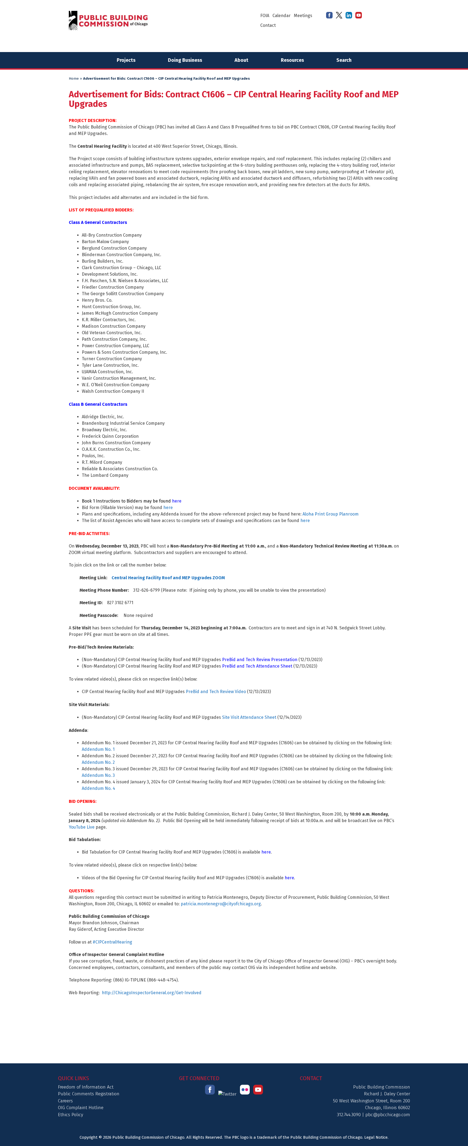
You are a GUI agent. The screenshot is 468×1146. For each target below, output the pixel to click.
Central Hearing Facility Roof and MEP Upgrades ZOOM (168, 577)
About (241, 60)
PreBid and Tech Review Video (216, 691)
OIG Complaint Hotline (80, 1107)
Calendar (281, 15)
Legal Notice (376, 1137)
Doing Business (185, 60)
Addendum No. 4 (98, 788)
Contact (268, 25)
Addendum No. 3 (98, 775)
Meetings (303, 15)
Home (74, 78)
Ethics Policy (70, 1115)
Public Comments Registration (88, 1094)
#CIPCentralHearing (112, 942)
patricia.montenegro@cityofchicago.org (221, 903)
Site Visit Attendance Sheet (249, 717)
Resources (292, 60)
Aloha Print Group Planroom (331, 514)
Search (344, 60)
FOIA (264, 15)
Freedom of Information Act (85, 1087)
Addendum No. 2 (98, 762)
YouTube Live (82, 827)
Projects (126, 60)
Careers (65, 1101)
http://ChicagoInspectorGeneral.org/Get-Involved (152, 992)
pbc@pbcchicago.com (387, 1115)
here (168, 507)
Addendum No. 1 (98, 749)
